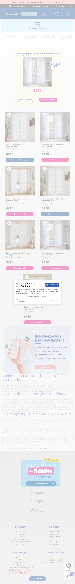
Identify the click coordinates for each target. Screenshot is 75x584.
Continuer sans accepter (22, 300)
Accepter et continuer (53, 301)
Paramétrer (37, 301)
